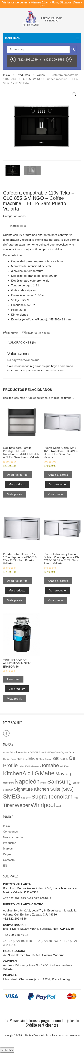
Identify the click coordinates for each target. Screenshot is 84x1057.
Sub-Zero (26, 797)
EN (5, 865)
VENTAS (7, 1050)
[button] (74, 94)
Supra (39, 796)
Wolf (58, 806)
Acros (6, 752)
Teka (23, 225)
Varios (41, 75)
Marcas (8, 848)
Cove (57, 752)
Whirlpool (43, 805)
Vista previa (14, 494)
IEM (27, 766)
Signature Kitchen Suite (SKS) (44, 789)
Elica (33, 758)
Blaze (26, 752)
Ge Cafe (64, 759)
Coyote (64, 752)
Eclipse (24, 759)
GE (56, 758)
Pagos (7, 854)
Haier (21, 766)
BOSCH (34, 752)
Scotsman (8, 790)
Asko (12, 752)
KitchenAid (17, 773)
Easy (13, 759)
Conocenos (10, 831)
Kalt (61, 766)
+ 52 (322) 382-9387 (47, 940)
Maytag (63, 773)
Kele (66, 766)
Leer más (13, 679)
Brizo (41, 752)
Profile (43, 783)
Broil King (49, 752)
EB (18, 759)
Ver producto (17, 484)
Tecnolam (60, 796)
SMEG (11, 796)
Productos (23, 75)
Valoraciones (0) (22, 342)
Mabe (47, 773)
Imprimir (12, 332)
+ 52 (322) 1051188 (19, 940)
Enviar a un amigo (37, 332)
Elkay (41, 759)
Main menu (12, 37)
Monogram (8, 783)
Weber (22, 805)
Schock (76, 783)
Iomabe (50, 765)
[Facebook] (70, 59)
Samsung (59, 781)
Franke (48, 759)
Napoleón (27, 781)
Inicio (6, 75)
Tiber (8, 805)
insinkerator (35, 766)
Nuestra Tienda (13, 837)
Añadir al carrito (17, 474)
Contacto (9, 859)
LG (35, 773)
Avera (19, 752)
